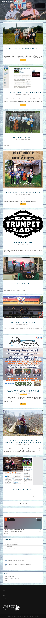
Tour (10, 4)
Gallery (14, 4)
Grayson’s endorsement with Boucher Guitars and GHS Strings (23, 441)
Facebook (32, 4)
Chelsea (19, 50)
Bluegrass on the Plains (23, 322)
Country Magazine (23, 489)
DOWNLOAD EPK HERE (9, 576)
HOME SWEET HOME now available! (23, 48)
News (6, 4)
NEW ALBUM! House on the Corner (23, 192)
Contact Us (27, 4)
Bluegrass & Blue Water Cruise (23, 391)
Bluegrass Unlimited (23, 137)
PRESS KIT (6, 580)
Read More (23, 60)
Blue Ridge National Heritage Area (23, 92)
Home (2, 4)
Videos (4, 595)
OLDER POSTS (22, 503)
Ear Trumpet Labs (23, 242)
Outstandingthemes (35, 616)
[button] (6, 568)
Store (22, 4)
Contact (4, 598)
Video (18, 4)
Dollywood (23, 283)
